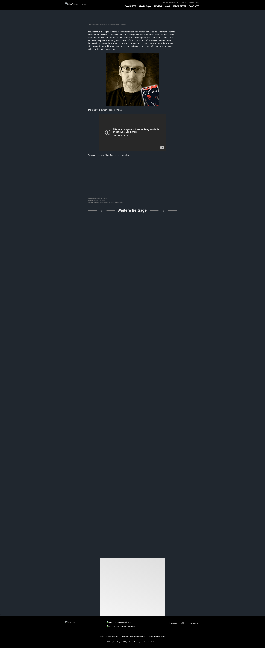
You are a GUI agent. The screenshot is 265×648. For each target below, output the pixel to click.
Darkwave (96, 202)
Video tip (120, 202)
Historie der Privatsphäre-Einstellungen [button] (133, 636)
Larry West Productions (151, 642)
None (116, 202)
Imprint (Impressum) (170, 3)
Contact (194, 6)
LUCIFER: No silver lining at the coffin (132, 463)
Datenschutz (193, 623)
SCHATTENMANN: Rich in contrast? (131, 385)
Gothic (102, 202)
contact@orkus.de (124, 622)
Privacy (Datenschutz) (190, 3)
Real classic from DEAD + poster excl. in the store (132, 303)
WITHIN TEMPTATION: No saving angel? (128, 544)
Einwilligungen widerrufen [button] (157, 636)
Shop (167, 6)
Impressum (173, 623)
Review (158, 6)
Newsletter (179, 6)
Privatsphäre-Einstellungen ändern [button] (108, 636)
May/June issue (112, 155)
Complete (130, 6)
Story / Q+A (145, 6)
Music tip (111, 202)
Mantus (106, 202)
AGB (182, 623)
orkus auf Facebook (128, 626)
